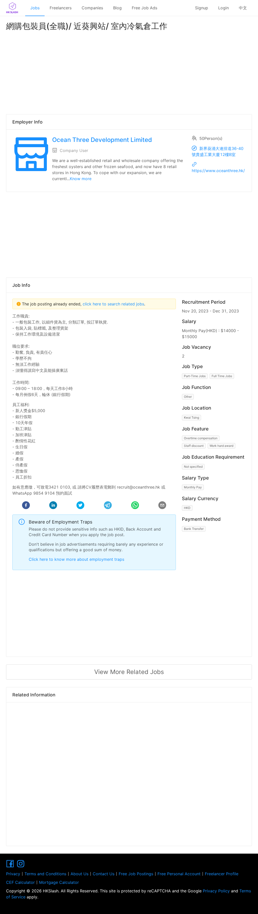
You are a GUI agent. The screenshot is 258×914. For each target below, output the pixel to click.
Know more (80, 178)
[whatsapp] (135, 506)
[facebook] (26, 506)
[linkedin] (53, 506)
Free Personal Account (179, 873)
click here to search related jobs (112, 303)
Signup (201, 7)
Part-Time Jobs (195, 376)
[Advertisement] (129, 71)
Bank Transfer (194, 529)
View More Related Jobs (129, 671)
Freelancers (61, 7)
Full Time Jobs (222, 376)
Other (188, 397)
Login (223, 7)
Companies (92, 7)
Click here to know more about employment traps (76, 559)
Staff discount (194, 446)
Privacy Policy (216, 890)
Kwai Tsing (191, 417)
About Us (79, 873)
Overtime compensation (200, 438)
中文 (243, 7)
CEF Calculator (20, 882)
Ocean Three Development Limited (102, 139)
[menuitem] (35, 8)
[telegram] (108, 506)
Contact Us (103, 873)
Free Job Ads (144, 7)
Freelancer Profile (221, 873)
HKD (187, 508)
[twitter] (80, 506)
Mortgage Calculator (59, 882)
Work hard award (221, 446)
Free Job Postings (136, 873)
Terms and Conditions (45, 873)
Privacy (13, 873)
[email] (162, 506)
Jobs (35, 7)
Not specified (193, 466)
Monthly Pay (193, 487)
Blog (117, 7)
